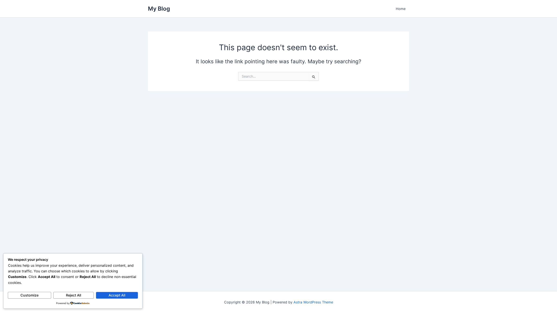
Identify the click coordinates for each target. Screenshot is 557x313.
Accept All (117, 295)
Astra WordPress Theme (313, 302)
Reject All (73, 295)
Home (401, 9)
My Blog (159, 8)
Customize (29, 295)
